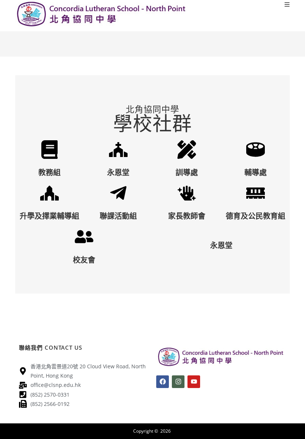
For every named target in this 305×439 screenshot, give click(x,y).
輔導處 (255, 172)
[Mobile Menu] (287, 5)
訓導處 (187, 172)
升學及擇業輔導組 (49, 216)
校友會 (84, 260)
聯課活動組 (118, 216)
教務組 (49, 172)
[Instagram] (178, 381)
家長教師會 (186, 216)
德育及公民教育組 (255, 216)
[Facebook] (162, 381)
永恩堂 (118, 172)
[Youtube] (193, 381)
